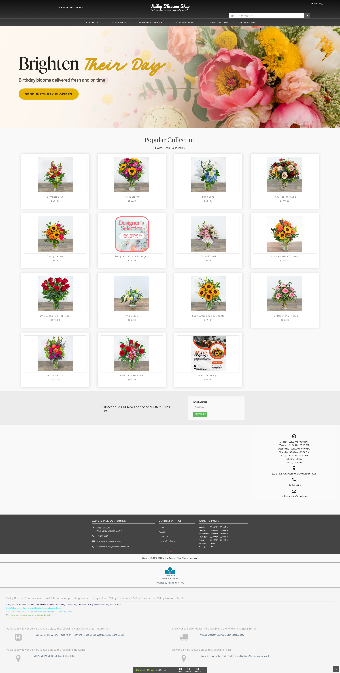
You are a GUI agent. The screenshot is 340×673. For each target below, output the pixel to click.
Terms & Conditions (167, 541)
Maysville (216, 656)
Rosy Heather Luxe (285, 196)
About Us (162, 532)
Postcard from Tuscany (284, 256)
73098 (51, 656)
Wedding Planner (185, 22)
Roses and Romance (132, 375)
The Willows (52, 635)
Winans (203, 635)
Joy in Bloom (131, 196)
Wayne (252, 656)
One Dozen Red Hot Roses (55, 315)
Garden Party (55, 375)
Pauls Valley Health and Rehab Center (78, 635)
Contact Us (163, 536)
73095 (72, 656)
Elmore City (205, 656)
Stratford (244, 656)
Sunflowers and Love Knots (208, 315)
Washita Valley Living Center (110, 635)
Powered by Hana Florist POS (170, 583)
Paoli (224, 656)
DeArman (221, 635)
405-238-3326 (77, 8)
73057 (58, 656)
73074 (44, 656)
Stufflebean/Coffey (235, 635)
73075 (37, 656)
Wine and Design (208, 375)
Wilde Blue (132, 315)
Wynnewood (263, 656)
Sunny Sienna (55, 256)
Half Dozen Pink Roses (285, 315)
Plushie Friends (219, 22)
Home (161, 527)
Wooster (212, 635)
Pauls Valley (40, 635)
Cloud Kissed (208, 256)
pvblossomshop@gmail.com (108, 541)
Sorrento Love (55, 196)
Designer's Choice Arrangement (131, 256)
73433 (65, 656)
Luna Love (208, 196)
